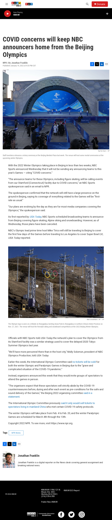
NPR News (16, 433)
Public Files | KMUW (49, 502)
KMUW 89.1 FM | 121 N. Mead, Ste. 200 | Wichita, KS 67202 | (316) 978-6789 (51, 493)
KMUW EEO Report (72, 490)
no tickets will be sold (84, 361)
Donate (101, 4)
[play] (7, 13)
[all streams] (108, 13)
